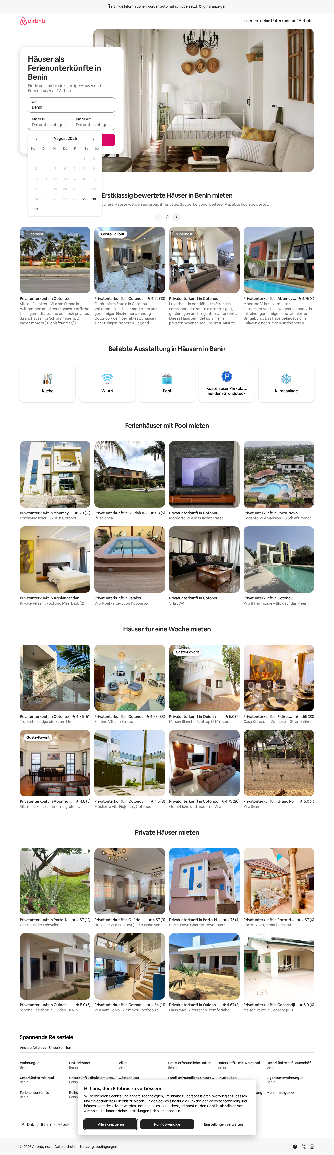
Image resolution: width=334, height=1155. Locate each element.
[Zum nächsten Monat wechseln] (93, 138)
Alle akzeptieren (111, 1124)
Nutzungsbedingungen (98, 1146)
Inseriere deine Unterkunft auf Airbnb (277, 20)
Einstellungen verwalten (223, 1124)
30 (94, 199)
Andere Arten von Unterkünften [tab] (45, 1047)
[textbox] (50, 125)
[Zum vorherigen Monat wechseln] (36, 138)
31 (36, 209)
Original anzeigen (212, 6)
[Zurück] (158, 217)
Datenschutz (65, 1146)
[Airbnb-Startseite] (32, 20)
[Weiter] (176, 217)
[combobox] (71, 107)
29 (84, 199)
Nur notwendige (167, 1124)
